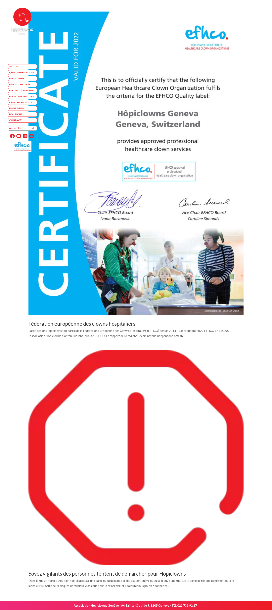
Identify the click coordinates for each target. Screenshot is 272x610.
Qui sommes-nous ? (21, 72)
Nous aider (16, 108)
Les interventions (21, 96)
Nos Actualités (19, 84)
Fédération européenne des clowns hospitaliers (81, 324)
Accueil (14, 66)
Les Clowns (16, 78)
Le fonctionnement (22, 90)
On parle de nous (20, 102)
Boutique (15, 114)
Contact (15, 120)
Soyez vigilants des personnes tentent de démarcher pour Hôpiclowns (107, 573)
